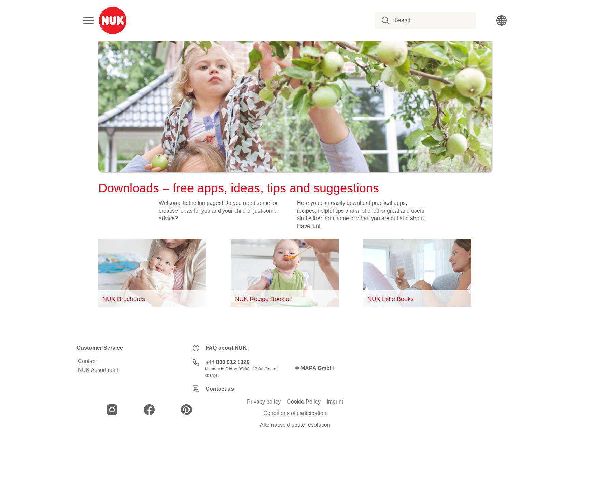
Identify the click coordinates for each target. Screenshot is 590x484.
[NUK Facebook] (149, 409)
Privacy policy (264, 402)
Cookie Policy (304, 402)
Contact (87, 361)
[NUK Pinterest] (186, 409)
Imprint (335, 402)
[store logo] (112, 20)
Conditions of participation (294, 413)
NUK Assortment (98, 370)
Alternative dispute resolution (295, 425)
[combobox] (429, 20)
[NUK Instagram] (112, 409)
